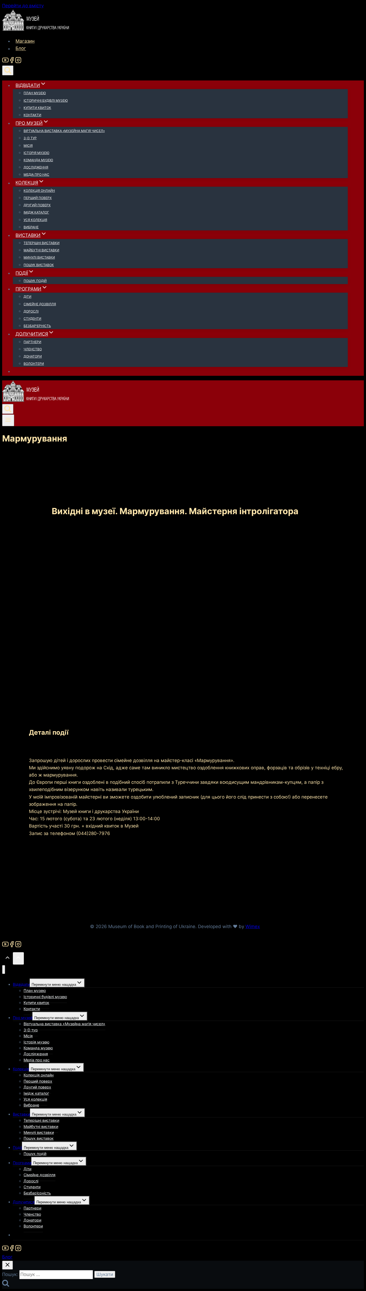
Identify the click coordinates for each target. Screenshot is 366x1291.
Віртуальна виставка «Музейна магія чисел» (64, 131)
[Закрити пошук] (7, 1265)
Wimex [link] (252, 926)
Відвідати (21, 984)
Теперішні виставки (41, 243)
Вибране (31, 227)
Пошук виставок (39, 265)
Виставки (21, 1114)
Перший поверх (38, 198)
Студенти (32, 319)
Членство (33, 349)
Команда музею (38, 160)
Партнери (32, 342)
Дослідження (36, 167)
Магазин (25, 41)
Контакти (32, 115)
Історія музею (36, 153)
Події (17, 1147)
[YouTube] (5, 61)
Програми (22, 1162)
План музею (35, 93)
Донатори (33, 356)
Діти (27, 297)
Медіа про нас (36, 174)
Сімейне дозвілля (40, 304)
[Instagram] (18, 61)
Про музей (22, 1017)
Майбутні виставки (41, 250)
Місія (28, 146)
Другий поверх (37, 205)
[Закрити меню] (3, 969)
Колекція (21, 1068)
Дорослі (31, 311)
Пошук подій (35, 281)
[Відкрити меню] (8, 420)
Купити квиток (37, 108)
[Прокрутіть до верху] (7, 958)
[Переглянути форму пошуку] (7, 70)
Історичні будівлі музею (46, 100)
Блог (21, 48)
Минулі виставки (39, 257)
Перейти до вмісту (23, 5)
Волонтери (34, 364)
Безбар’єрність (37, 326)
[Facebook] (12, 61)
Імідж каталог (36, 212)
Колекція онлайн (39, 191)
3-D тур (30, 138)
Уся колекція (35, 220)
